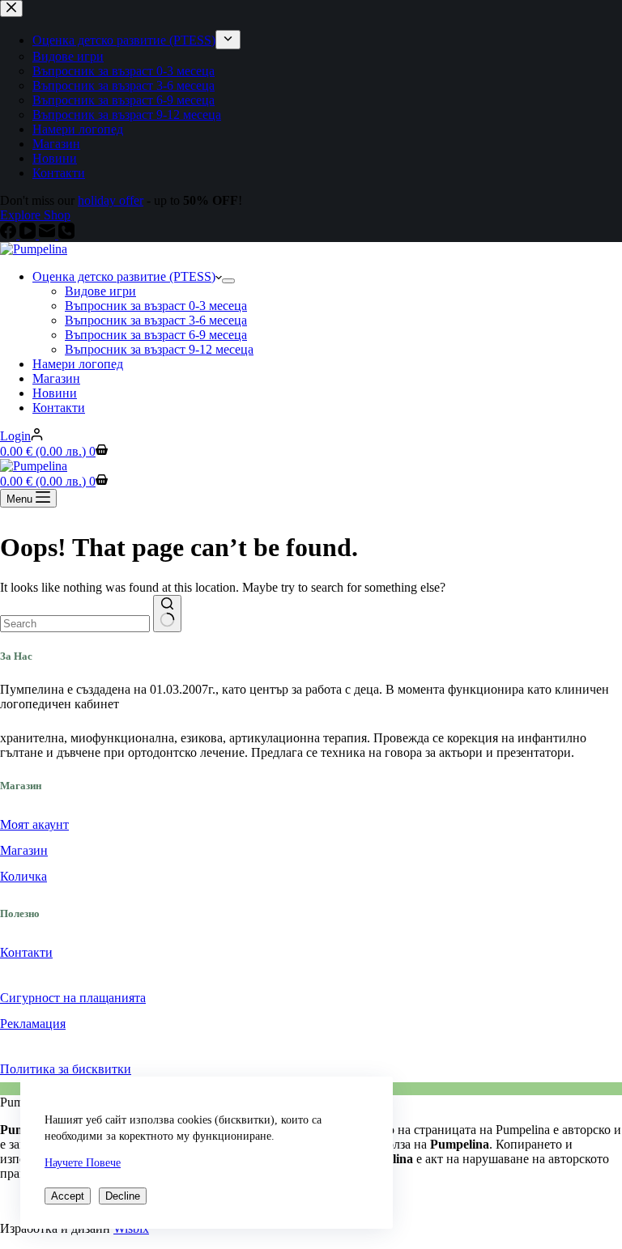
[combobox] (75, 623)
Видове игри (100, 291)
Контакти (58, 407)
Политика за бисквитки (65, 1069)
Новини (54, 393)
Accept (67, 1196)
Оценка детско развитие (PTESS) (123, 276)
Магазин (56, 378)
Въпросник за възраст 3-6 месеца (156, 320)
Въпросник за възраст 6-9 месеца (156, 335)
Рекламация (33, 1023)
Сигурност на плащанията (73, 998)
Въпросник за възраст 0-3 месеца (156, 305)
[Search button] (167, 613)
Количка (23, 876)
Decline (122, 1196)
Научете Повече (83, 1163)
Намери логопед (77, 364)
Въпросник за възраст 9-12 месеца (159, 349)
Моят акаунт (34, 824)
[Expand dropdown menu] (228, 280)
